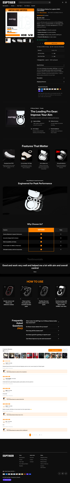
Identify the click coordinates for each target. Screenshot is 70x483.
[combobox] (34, 2)
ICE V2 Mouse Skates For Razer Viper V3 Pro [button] (15, 414)
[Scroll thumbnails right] (66, 356)
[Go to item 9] (53, 355)
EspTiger (8, 477)
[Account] (62, 2)
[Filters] (63, 350)
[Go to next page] (42, 435)
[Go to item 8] (47, 355)
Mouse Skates (43, 12)
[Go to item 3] (17, 355)
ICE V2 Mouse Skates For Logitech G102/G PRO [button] (15, 399)
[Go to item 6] (35, 355)
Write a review (55, 350)
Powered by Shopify (15, 477)
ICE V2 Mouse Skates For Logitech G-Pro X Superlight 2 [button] (17, 371)
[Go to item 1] (6, 355)
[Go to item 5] (29, 355)
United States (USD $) (9, 471)
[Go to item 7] (41, 355)
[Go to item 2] (12, 355)
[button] (40, 15)
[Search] (49, 2)
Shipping (39, 19)
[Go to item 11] (65, 355)
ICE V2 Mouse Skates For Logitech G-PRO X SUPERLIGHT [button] (17, 430)
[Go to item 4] (23, 355)
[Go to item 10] (59, 355)
